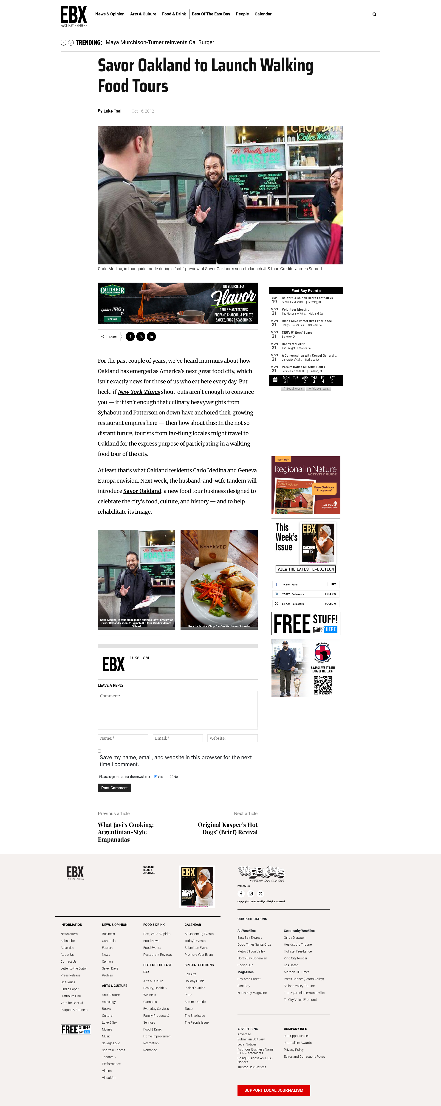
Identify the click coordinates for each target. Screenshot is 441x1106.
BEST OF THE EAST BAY (157, 968)
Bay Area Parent (249, 979)
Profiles (107, 975)
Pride (188, 995)
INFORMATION (71, 924)
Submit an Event (196, 948)
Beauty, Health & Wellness (155, 991)
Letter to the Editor (74, 968)
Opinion (107, 961)
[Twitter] (140, 336)
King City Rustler (295, 958)
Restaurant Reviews (157, 954)
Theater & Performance (111, 1060)
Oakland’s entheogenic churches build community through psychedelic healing (201, 42)
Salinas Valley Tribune (299, 986)
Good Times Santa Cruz (254, 944)
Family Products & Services (156, 1019)
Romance (150, 1050)
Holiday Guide (194, 981)
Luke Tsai (113, 111)
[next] (71, 43)
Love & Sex (109, 1022)
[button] (374, 14)
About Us (67, 954)
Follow (330, 594)
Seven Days (110, 968)
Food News (151, 941)
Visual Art (109, 1078)
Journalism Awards (298, 1043)
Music (106, 1036)
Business (108, 934)
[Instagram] (250, 894)
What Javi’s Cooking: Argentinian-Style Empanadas (126, 831)
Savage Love (111, 1043)
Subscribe (68, 941)
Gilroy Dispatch (294, 937)
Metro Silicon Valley (251, 951)
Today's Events (195, 941)
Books (106, 1008)
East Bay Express (249, 937)
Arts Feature (111, 995)
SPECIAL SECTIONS (199, 965)
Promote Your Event (199, 954)
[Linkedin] (151, 336)
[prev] (63, 43)
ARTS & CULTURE (114, 985)
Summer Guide (195, 1002)
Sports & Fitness (113, 1050)
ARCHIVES (149, 870)
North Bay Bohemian (252, 958)
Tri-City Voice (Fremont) (300, 1000)
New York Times (139, 391)
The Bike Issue (195, 1015)
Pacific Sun (245, 965)
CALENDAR (193, 924)
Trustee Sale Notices (251, 1067)
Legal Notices (247, 1044)
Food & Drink (152, 1029)
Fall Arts (190, 974)
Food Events (152, 948)
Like (333, 584)
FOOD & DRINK (154, 924)
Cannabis (109, 941)
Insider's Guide (195, 988)
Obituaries (68, 982)
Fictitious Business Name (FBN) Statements (255, 1051)
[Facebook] (130, 336)
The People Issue (197, 1022)
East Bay (243, 986)
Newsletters (69, 934)
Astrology (109, 1002)
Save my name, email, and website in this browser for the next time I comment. (176, 760)
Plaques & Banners (74, 1010)
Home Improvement (157, 1036)
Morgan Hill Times (296, 972)
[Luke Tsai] (114, 664)
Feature (107, 948)
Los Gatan (291, 965)
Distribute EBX (71, 996)
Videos (107, 1071)
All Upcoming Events (199, 934)
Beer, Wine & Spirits (156, 934)
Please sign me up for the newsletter (124, 777)
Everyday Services (156, 1008)
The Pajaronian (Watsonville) (304, 993)
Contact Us (68, 961)
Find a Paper (70, 989)
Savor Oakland (142, 491)
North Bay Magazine (252, 993)
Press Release (70, 975)
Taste (188, 1008)
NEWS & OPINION (114, 924)
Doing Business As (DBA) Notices (255, 1060)
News (106, 954)
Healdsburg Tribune (298, 944)
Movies (107, 1029)
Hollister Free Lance (298, 951)
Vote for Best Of (72, 1003)
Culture (107, 1015)
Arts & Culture (153, 981)
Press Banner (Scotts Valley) (304, 979)
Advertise (67, 948)
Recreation (151, 1043)
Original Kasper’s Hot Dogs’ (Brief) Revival (228, 828)
